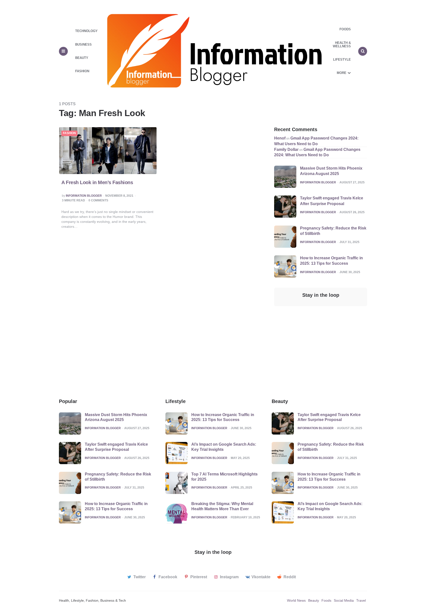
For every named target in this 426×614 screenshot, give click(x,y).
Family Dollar (286, 149)
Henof (279, 138)
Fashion (82, 71)
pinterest (198, 577)
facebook (168, 577)
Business (83, 44)
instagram (229, 577)
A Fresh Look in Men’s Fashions (97, 182)
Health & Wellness (342, 44)
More (341, 73)
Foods (345, 29)
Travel (361, 600)
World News (296, 600)
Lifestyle (342, 59)
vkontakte (260, 577)
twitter (139, 577)
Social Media (344, 600)
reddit (290, 577)
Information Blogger (84, 195)
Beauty (81, 58)
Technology (86, 31)
